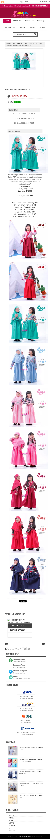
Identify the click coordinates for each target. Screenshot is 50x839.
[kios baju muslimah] (24, 14)
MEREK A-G (17, 21)
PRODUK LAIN (10, 27)
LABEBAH (27, 43)
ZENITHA (12, 831)
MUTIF (11, 820)
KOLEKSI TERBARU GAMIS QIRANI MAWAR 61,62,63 (30, 773)
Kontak (22, 27)
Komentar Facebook (17, 630)
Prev (6, 644)
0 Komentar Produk (16, 625)
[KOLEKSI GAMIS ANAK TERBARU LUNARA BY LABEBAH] (20, 621)
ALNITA (11, 815)
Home (8, 43)
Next (43, 644)
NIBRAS (11, 823)
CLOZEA (42, 27)
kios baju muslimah (25, 837)
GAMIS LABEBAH (17, 43)
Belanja (32, 27)
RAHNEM (12, 826)
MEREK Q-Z (41, 21)
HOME (7, 21)
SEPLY (11, 828)
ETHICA (11, 818)
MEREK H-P (29, 21)
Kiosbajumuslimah (19, 667)
